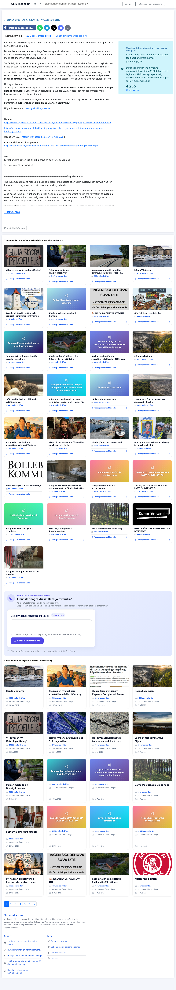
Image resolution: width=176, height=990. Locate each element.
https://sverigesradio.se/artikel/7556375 (43, 136)
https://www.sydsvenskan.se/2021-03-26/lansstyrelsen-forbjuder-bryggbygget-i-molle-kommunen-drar (57, 122)
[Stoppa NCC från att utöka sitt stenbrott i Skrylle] (152, 394)
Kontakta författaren (16, 228)
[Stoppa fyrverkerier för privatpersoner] (109, 480)
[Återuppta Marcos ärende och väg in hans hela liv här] (152, 437)
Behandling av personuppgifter (72, 35)
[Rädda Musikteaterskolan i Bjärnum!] (66, 308)
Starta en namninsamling (150, 4)
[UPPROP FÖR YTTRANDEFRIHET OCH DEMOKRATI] (152, 523)
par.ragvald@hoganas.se (37, 108)
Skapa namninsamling (29, 640)
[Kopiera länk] (68, 28)
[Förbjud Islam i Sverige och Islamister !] (23, 523)
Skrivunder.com (20, 3)
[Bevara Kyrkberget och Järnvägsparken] (66, 523)
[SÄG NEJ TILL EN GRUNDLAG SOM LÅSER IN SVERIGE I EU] (152, 480)
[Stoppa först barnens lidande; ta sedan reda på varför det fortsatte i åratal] (66, 480)
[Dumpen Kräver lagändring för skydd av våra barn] (23, 351)
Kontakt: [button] (82, 4)
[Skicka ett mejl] (61, 28)
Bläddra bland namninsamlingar (60, 4)
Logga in (129, 4)
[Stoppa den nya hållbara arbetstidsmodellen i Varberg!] (23, 437)
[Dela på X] (54, 28)
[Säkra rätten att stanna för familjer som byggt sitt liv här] (66, 437)
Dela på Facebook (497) (21, 27)
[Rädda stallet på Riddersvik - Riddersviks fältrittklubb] (66, 351)
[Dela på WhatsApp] (40, 28)
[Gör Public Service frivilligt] (152, 306)
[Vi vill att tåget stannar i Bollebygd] (23, 478)
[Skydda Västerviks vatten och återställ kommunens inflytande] (23, 308)
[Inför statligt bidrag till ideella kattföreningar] (23, 394)
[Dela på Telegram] (47, 28)
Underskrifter (39, 35)
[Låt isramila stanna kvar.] (109, 392)
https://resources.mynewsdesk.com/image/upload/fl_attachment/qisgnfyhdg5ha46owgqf (51, 145)
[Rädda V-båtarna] (152, 263)
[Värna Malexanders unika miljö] (109, 521)
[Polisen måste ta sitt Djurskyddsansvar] (66, 265)
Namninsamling (13, 35)
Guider (8, 936)
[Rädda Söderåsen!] (152, 349)
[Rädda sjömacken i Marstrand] (109, 435)
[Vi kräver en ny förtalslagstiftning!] (23, 263)
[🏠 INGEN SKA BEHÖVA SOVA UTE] (109, 306)
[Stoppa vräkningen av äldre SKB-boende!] (23, 566)
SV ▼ (39, 4)
